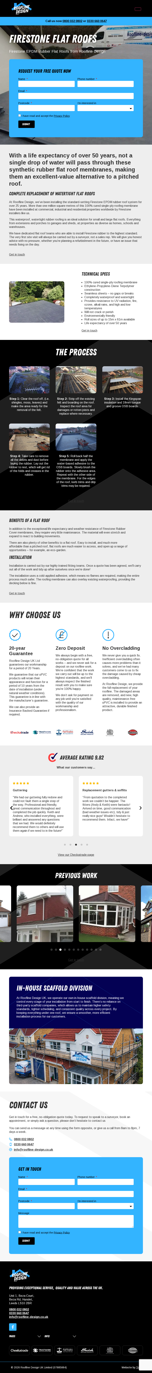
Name (22, 79)
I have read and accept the (46, 115)
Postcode (24, 103)
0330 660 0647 (97, 21)
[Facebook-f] (12, 1327)
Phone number (86, 79)
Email (21, 91)
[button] (11, 808)
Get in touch (17, 254)
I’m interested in (86, 103)
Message (23, 1213)
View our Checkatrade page (76, 854)
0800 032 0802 (72, 21)
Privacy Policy (62, 115)
